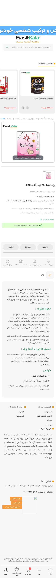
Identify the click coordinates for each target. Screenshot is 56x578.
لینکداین (16, 502)
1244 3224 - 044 (30, 492)
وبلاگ (49, 420)
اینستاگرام (16, 498)
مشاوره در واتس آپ (12, 506)
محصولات (48, 411)
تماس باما (20, 416)
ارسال (10, 247)
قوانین (21, 411)
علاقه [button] (44, 247)
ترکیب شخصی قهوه (44, 416)
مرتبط (27, 247)
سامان (10, 561)
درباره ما (49, 424)
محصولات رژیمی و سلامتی (32, 118)
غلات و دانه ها (13, 118)
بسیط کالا (49, 118)
